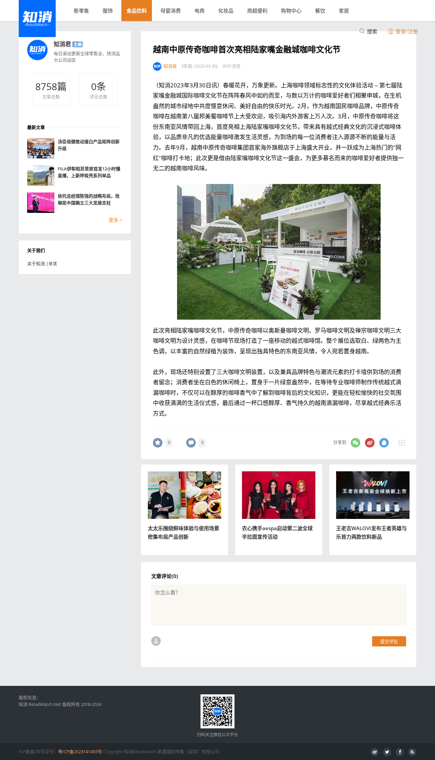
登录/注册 (406, 31)
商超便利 (257, 10)
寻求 (52, 263)
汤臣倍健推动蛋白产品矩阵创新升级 (89, 144)
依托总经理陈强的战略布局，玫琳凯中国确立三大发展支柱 (89, 199)
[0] (157, 442)
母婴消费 (170, 10)
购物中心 (291, 10)
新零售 (81, 10)
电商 (199, 10)
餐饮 (320, 10)
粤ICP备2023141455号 (80, 751)
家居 (344, 10)
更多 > (115, 220)
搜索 (371, 31)
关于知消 (36, 263)
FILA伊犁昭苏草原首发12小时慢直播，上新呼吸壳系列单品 (89, 172)
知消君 (62, 44)
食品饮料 (136, 10)
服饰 (108, 10)
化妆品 (225, 10)
